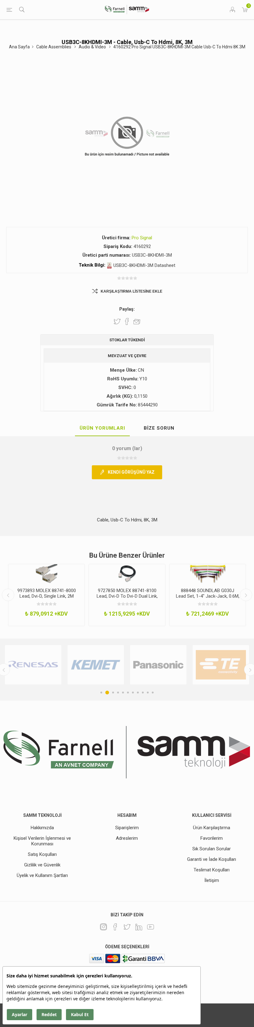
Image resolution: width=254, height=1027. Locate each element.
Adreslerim (127, 838)
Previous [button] (8, 595)
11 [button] (153, 692)
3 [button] (113, 692)
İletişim (211, 880)
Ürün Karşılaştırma (211, 827)
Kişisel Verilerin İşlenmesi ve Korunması (42, 841)
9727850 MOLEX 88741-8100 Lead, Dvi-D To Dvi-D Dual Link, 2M (127, 596)
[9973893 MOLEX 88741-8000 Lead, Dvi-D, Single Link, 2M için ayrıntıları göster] (46, 573)
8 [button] (138, 692)
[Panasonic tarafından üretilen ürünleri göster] (158, 664)
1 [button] (101, 692)
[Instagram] (103, 927)
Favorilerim (211, 838)
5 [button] (123, 692)
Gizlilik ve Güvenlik (42, 865)
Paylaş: (127, 309)
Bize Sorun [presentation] (159, 428)
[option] (46, 595)
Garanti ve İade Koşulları (211, 859)
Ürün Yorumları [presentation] (102, 428)
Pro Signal (142, 238)
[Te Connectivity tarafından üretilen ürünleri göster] (221, 664)
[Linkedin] (139, 927)
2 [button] (107, 692)
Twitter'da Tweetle (117, 321)
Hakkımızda (42, 827)
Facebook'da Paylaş (127, 321)
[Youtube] (150, 927)
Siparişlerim (127, 827)
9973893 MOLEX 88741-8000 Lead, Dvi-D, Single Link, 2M (46, 593)
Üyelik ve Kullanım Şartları (42, 875)
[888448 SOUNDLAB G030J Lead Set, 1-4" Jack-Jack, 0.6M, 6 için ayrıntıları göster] (207, 573)
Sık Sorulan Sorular (211, 849)
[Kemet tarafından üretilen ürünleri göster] (96, 664)
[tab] (102, 428)
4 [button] (118, 692)
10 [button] (148, 692)
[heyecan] (127, 927)
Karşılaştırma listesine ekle (131, 291)
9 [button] (143, 692)
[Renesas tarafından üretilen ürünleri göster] (33, 664)
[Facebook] (115, 927)
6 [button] (128, 692)
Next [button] (246, 595)
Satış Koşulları (42, 854)
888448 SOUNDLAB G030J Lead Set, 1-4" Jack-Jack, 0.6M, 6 (207, 596)
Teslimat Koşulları (212, 870)
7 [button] (133, 692)
